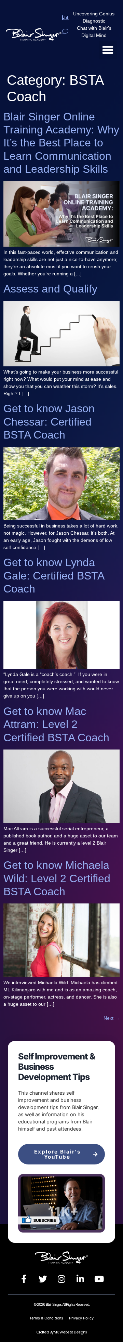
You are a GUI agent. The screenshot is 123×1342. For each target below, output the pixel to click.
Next (112, 1018)
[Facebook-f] (23, 1279)
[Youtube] (99, 1279)
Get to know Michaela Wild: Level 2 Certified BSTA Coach (56, 878)
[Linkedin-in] (80, 1279)
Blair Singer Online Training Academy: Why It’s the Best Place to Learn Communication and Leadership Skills (61, 142)
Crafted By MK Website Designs (61, 1332)
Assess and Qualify (50, 289)
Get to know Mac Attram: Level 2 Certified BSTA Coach (56, 724)
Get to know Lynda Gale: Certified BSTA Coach (53, 575)
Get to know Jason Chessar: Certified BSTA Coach (49, 421)
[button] (108, 50)
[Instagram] (61, 1279)
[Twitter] (42, 1279)
